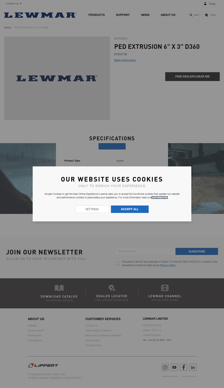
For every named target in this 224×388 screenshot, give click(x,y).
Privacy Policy (159, 197)
